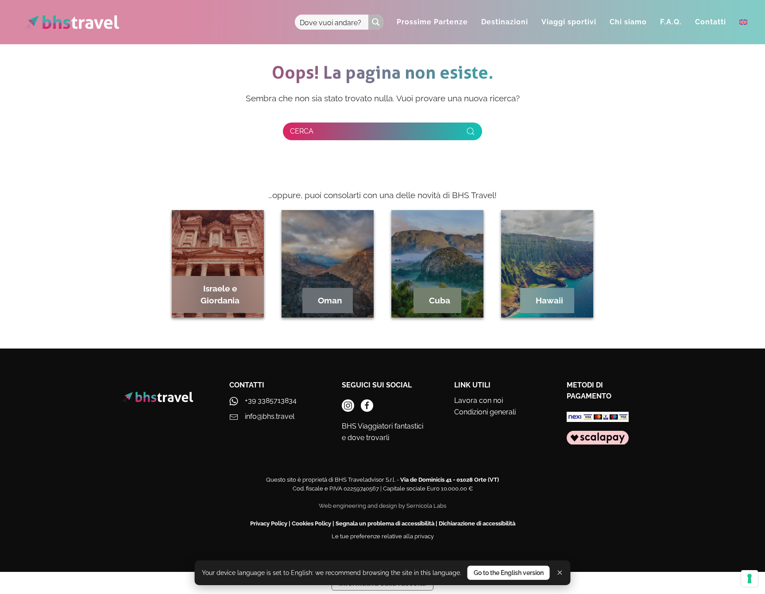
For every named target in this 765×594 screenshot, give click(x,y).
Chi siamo (628, 22)
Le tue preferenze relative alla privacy (383, 536)
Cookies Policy (311, 523)
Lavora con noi (478, 400)
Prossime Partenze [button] (432, 22)
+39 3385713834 (271, 400)
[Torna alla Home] (72, 22)
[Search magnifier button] (375, 22)
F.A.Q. (671, 22)
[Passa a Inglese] (743, 22)
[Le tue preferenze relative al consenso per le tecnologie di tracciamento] (749, 578)
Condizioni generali (485, 412)
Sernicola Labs (426, 505)
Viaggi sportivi (568, 22)
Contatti (710, 22)
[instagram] (348, 405)
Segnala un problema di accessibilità (385, 523)
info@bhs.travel (269, 416)
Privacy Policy (268, 523)
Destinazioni (504, 22)
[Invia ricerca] (470, 131)
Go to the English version (509, 572)
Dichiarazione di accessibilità (477, 523)
